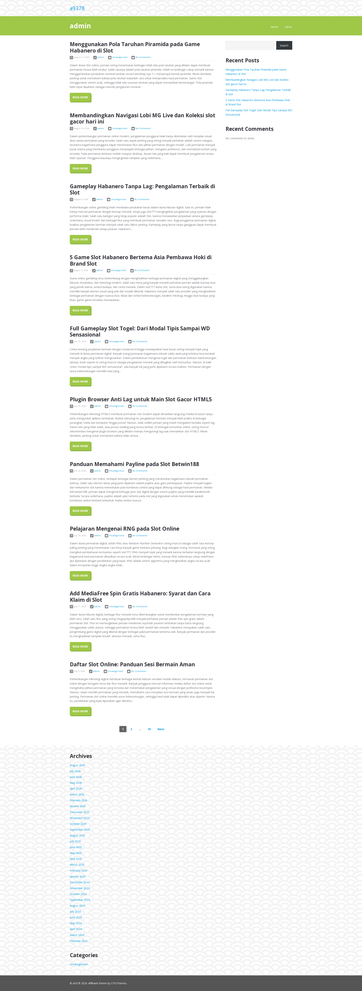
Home (274, 27)
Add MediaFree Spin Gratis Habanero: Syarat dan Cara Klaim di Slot (140, 596)
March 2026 (77, 794)
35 (149, 729)
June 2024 (76, 917)
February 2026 (78, 800)
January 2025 (78, 876)
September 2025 (80, 829)
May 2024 (76, 923)
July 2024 (75, 911)
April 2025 (76, 859)
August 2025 (77, 835)
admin (100, 57)
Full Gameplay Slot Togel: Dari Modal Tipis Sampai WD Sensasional (140, 331)
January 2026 (78, 806)
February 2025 (78, 870)
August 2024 (77, 905)
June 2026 (76, 777)
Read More (80, 97)
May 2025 (76, 853)
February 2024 (78, 941)
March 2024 (77, 935)
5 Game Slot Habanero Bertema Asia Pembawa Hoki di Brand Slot (141, 260)
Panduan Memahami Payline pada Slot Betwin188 (134, 464)
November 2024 (80, 888)
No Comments (143, 57)
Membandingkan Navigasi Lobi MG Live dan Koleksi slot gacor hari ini (142, 118)
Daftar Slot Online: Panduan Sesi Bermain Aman (132, 664)
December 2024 (79, 882)
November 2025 (80, 818)
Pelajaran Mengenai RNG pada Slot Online (124, 528)
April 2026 (76, 788)
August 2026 (77, 765)
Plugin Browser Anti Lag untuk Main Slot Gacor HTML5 (141, 399)
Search (284, 45)
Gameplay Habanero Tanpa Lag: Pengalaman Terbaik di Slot (142, 189)
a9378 (77, 8)
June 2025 (76, 847)
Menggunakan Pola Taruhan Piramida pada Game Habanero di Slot (135, 47)
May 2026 (76, 783)
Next (161, 729)
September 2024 (80, 900)
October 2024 (78, 894)
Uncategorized (119, 57)
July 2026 (75, 771)
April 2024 (76, 929)
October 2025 (78, 824)
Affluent (93, 983)
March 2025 (77, 864)
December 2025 (79, 812)
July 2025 (75, 841)
